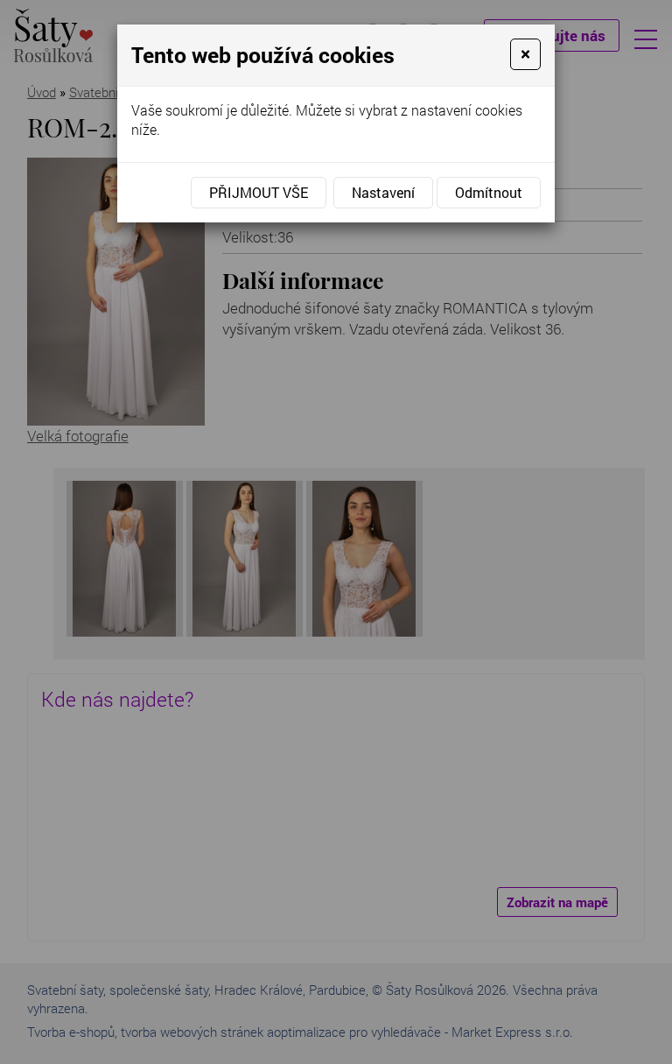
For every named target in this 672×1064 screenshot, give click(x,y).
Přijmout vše (258, 192)
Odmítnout (488, 192)
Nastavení (383, 192)
